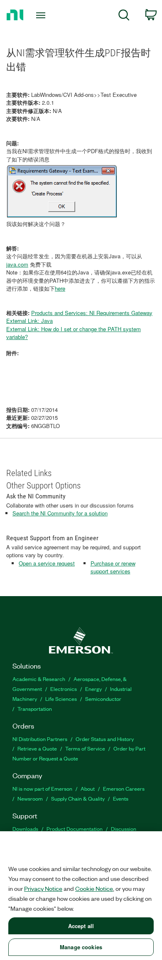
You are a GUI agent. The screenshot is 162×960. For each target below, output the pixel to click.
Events (120, 798)
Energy (93, 689)
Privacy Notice (43, 888)
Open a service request (47, 563)
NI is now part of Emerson (42, 788)
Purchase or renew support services (113, 567)
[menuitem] (124, 16)
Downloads (25, 828)
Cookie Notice (94, 888)
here (60, 288)
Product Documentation (75, 828)
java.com (17, 264)
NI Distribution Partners (39, 739)
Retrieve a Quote (37, 748)
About (88, 788)
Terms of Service (85, 748)
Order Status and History (105, 739)
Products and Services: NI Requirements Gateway (91, 313)
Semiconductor (103, 699)
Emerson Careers (124, 788)
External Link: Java (29, 321)
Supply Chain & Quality (78, 798)
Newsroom (30, 798)
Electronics (63, 689)
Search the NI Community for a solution (60, 513)
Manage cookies (81, 947)
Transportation (34, 708)
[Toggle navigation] (42, 15)
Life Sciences (61, 699)
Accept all (81, 926)
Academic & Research (38, 679)
